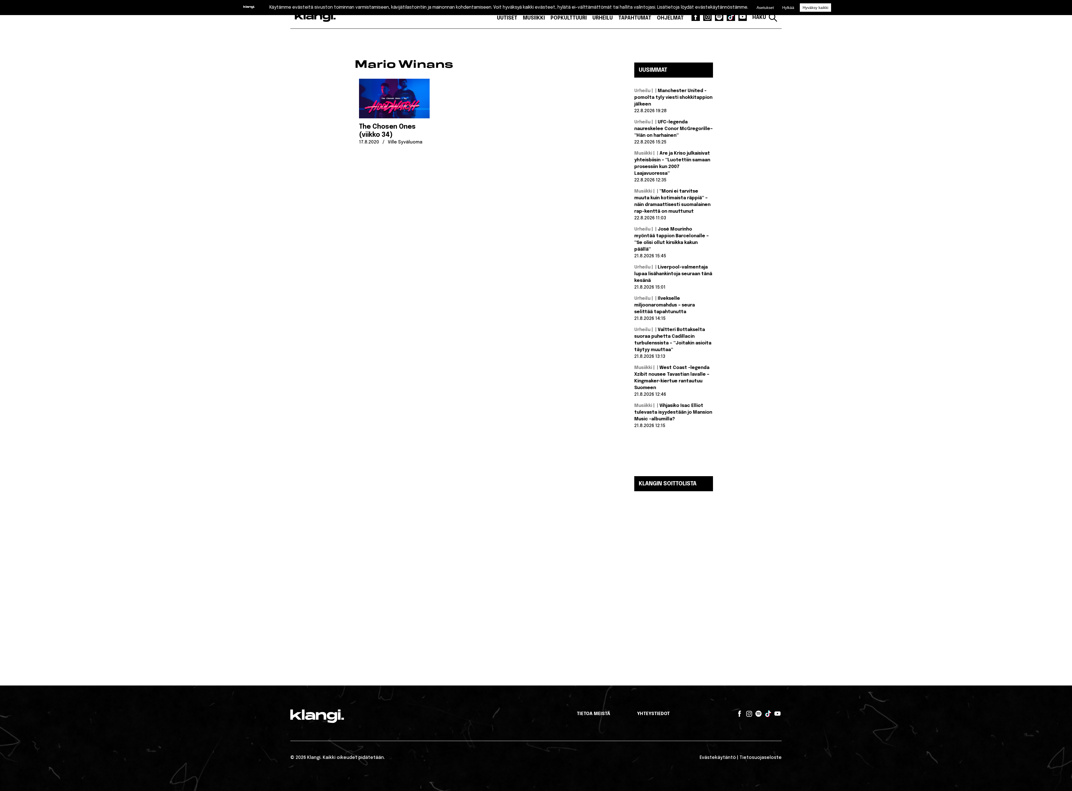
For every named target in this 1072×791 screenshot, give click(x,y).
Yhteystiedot (653, 713)
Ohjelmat (670, 18)
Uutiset (507, 18)
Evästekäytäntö (718, 757)
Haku (759, 17)
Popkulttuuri (569, 18)
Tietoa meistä (593, 713)
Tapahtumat (634, 18)
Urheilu (602, 18)
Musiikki (534, 18)
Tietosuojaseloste (761, 757)
